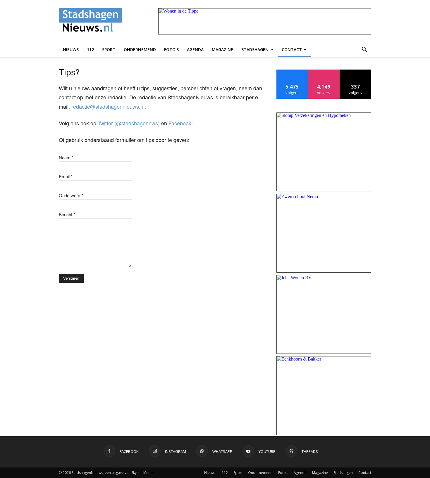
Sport (109, 49)
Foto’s (171, 49)
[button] (364, 49)
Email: (66, 176)
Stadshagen (255, 49)
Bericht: (67, 214)
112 (90, 49)
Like (292, 72)
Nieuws (71, 49)
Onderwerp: (71, 195)
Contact (292, 49)
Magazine (222, 49)
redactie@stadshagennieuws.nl (108, 106)
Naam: (66, 157)
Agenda (195, 49)
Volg (323, 72)
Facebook (179, 123)
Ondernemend (140, 49)
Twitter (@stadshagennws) (129, 123)
